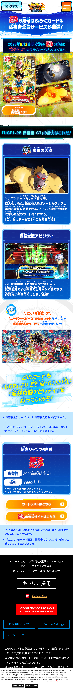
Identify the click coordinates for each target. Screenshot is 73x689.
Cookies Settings (53, 624)
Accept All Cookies (31, 686)
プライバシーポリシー (19, 635)
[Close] (70, 671)
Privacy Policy (54, 681)
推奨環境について (19, 624)
